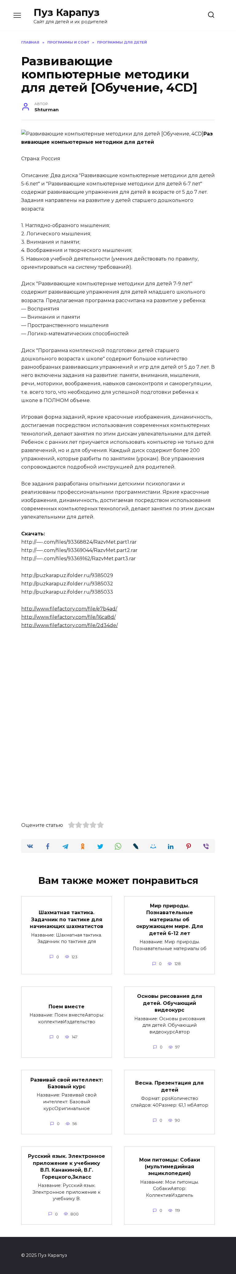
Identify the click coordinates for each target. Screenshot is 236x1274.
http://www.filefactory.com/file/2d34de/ (69, 625)
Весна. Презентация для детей (169, 1086)
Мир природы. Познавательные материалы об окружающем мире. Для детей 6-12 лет (169, 919)
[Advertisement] (118, 681)
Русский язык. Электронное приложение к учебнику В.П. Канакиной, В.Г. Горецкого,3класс (66, 1166)
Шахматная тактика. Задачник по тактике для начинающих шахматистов (66, 919)
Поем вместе (67, 1006)
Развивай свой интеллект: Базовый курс (66, 1083)
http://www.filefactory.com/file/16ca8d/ (68, 617)
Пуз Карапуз (66, 12)
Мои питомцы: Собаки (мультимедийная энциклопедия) (169, 1166)
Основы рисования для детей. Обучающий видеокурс (169, 1003)
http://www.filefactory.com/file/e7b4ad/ (69, 609)
